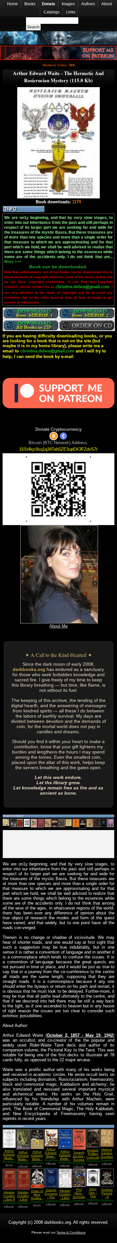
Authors (88, 4)
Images (68, 4)
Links (70, 12)
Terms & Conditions (71, 1232)
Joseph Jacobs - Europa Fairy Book (78, 1160)
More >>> (12, 261)
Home (12, 4)
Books (29, 4)
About (106, 4)
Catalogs (51, 12)
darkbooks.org (29, 669)
